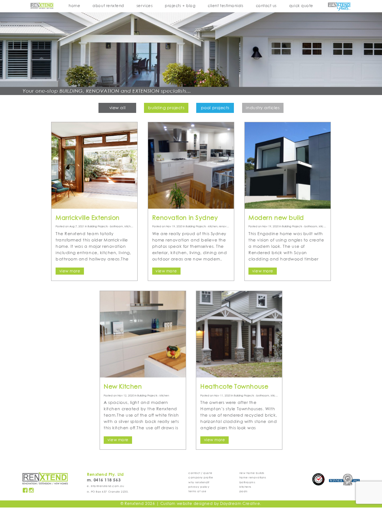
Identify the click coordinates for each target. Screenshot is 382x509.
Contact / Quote (200, 473)
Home (74, 6)
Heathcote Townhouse (234, 387)
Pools (243, 491)
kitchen (129, 226)
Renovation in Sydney (185, 218)
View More (70, 271)
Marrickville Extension (88, 218)
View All (117, 108)
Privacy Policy (198, 487)
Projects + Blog (180, 6)
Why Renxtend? (199, 482)
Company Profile (200, 477)
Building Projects (166, 108)
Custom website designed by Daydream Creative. (211, 504)
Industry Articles (262, 108)
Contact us (266, 6)
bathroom (116, 226)
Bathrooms (247, 482)
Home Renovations (252, 477)
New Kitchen (123, 387)
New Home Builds (251, 473)
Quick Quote (301, 6)
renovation (226, 226)
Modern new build (276, 218)
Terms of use (197, 491)
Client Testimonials (225, 6)
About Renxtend (108, 6)
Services (145, 6)
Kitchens (245, 487)
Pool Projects (215, 108)
